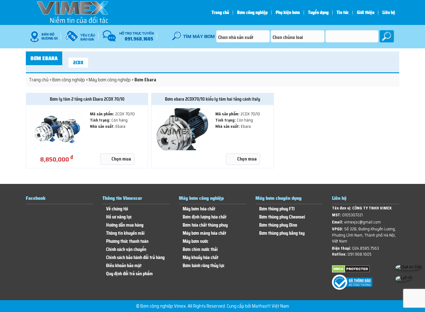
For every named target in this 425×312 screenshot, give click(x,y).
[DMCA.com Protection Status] (351, 271)
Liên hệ (388, 12)
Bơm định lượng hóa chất (205, 217)
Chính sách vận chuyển (126, 249)
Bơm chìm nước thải (200, 249)
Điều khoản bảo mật (124, 265)
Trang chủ (220, 12)
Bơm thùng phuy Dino (278, 225)
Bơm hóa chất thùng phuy (205, 225)
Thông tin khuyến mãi (125, 233)
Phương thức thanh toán (127, 241)
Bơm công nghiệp (252, 12)
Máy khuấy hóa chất (200, 257)
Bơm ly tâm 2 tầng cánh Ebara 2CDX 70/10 (87, 99)
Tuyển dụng (318, 12)
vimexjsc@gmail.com (362, 222)
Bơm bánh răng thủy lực (204, 265)
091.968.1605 (359, 254)
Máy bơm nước (195, 241)
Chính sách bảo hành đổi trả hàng (135, 257)
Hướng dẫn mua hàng (124, 225)
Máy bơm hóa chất (199, 209)
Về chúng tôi (117, 209)
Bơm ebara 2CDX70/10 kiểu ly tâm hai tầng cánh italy (212, 99)
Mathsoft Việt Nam (270, 306)
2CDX (78, 62)
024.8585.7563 (365, 248)
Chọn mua (121, 159)
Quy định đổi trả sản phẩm (129, 274)
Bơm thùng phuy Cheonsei (282, 217)
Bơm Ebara (44, 58)
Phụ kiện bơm (288, 12)
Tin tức (343, 12)
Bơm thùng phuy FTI (277, 209)
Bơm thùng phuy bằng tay (282, 233)
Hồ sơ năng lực (119, 217)
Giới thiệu (365, 12)
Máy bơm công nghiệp (110, 80)
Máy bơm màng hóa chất (204, 233)
